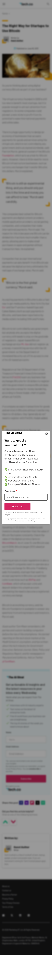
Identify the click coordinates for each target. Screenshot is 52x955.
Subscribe (17, 506)
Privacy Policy (9, 521)
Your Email (10, 491)
